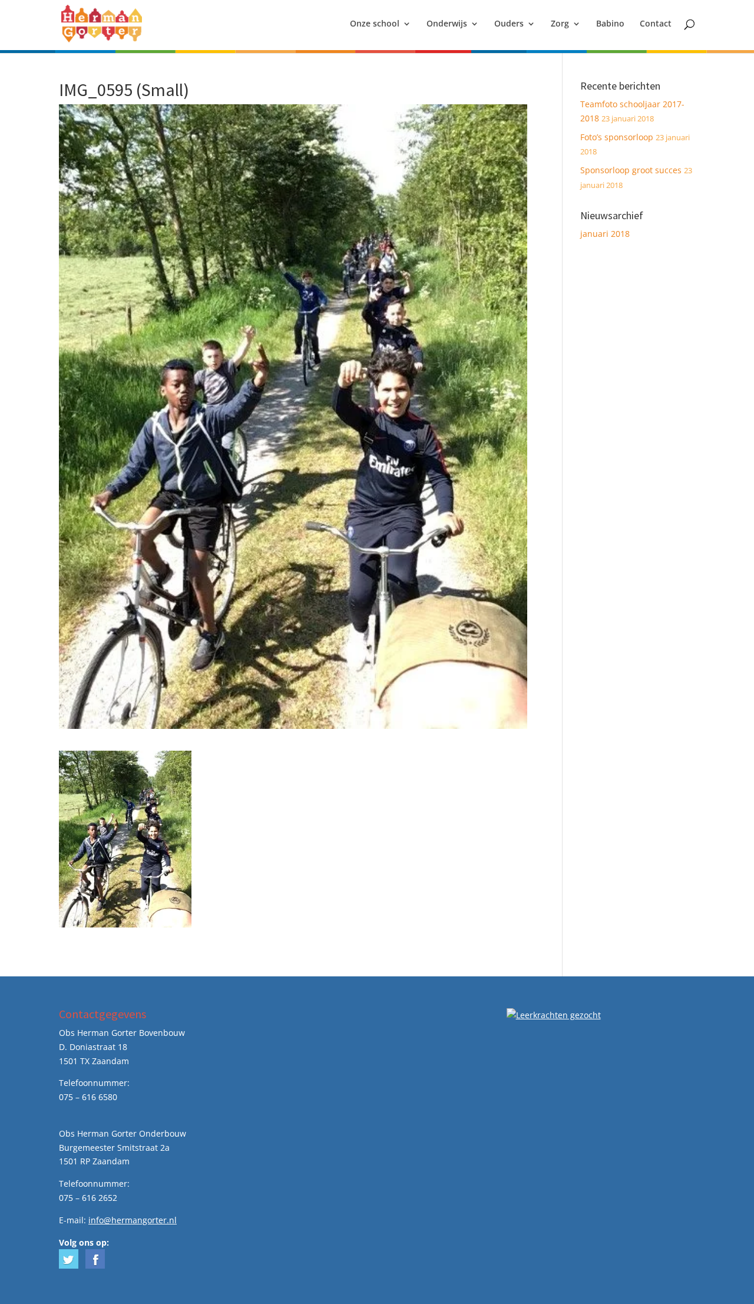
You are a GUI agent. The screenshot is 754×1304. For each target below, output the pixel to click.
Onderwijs (446, 24)
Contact (656, 24)
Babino (610, 24)
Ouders (509, 24)
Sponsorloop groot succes (631, 170)
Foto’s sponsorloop (616, 137)
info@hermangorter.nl (132, 1220)
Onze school (374, 24)
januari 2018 (605, 233)
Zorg (560, 24)
